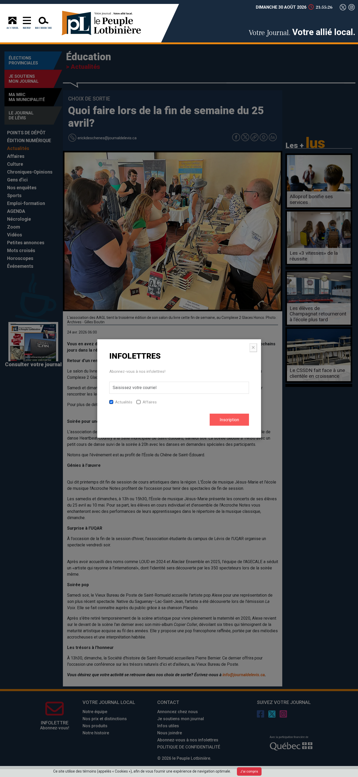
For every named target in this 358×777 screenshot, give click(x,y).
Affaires (150, 402)
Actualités (123, 402)
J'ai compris (249, 771)
